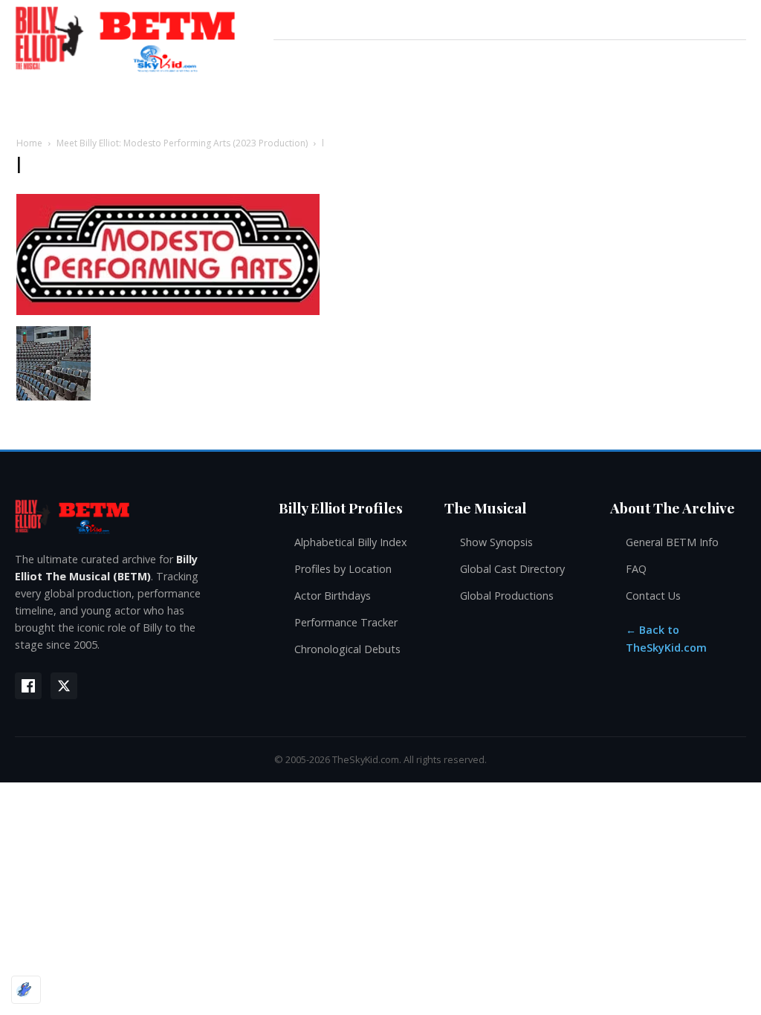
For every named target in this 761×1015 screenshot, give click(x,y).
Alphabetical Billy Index (350, 542)
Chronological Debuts (347, 649)
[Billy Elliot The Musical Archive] (132, 516)
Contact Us (653, 595)
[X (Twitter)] (64, 685)
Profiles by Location (343, 569)
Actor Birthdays (332, 595)
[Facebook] (28, 685)
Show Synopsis (496, 542)
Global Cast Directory (512, 569)
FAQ (636, 569)
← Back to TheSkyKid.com (666, 639)
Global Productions (507, 595)
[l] (168, 311)
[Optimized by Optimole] (26, 990)
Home (29, 143)
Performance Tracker (346, 622)
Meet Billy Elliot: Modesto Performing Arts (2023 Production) (182, 143)
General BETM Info (672, 542)
